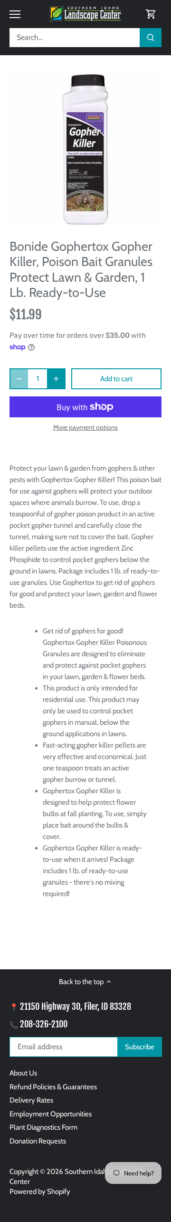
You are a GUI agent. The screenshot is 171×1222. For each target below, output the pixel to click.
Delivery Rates (31, 1100)
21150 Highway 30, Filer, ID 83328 (75, 1006)
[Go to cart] (151, 14)
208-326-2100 (43, 1024)
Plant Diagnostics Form (43, 1127)
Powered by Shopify (40, 1191)
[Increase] (56, 379)
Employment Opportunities (51, 1114)
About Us (23, 1073)
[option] (86, 149)
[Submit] (151, 37)
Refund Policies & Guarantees (53, 1087)
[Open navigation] (15, 14)
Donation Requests (38, 1141)
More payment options (85, 427)
